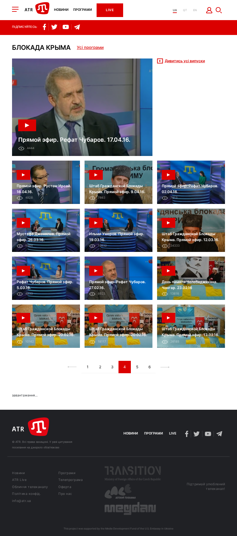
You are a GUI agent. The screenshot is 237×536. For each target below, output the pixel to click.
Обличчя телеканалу (30, 487)
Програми (82, 10)
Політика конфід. (26, 494)
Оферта (64, 487)
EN (195, 10)
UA (175, 10)
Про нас (65, 494)
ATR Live (19, 480)
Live (110, 10)
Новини (61, 10)
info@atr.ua (21, 501)
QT (185, 10)
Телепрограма (70, 480)
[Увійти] (209, 10)
